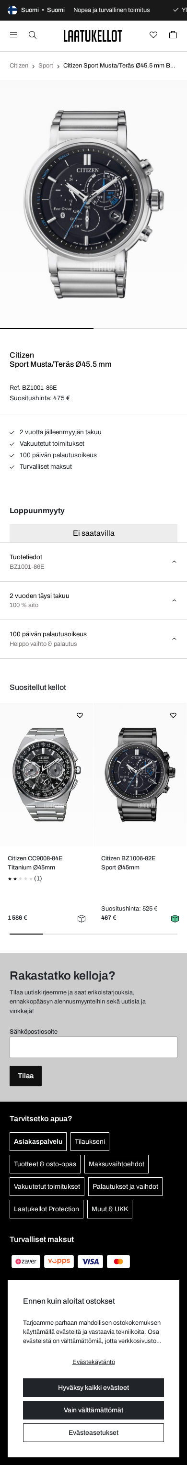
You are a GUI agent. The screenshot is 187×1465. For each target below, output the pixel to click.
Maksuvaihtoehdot (116, 1164)
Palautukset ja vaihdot (125, 1186)
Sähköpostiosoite (34, 1031)
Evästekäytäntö (93, 1362)
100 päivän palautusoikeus (57, 455)
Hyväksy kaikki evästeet (93, 1387)
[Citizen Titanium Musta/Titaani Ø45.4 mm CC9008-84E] (46, 775)
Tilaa (26, 1076)
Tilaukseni (90, 1141)
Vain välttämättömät (93, 1410)
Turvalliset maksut (45, 466)
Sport (45, 65)
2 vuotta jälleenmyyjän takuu (60, 432)
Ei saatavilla (94, 533)
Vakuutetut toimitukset (51, 443)
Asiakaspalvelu (38, 1141)
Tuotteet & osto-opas (45, 1164)
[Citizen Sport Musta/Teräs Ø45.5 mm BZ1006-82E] (140, 775)
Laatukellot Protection (46, 1209)
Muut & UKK (110, 1209)
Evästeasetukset (93, 1432)
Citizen (19, 65)
